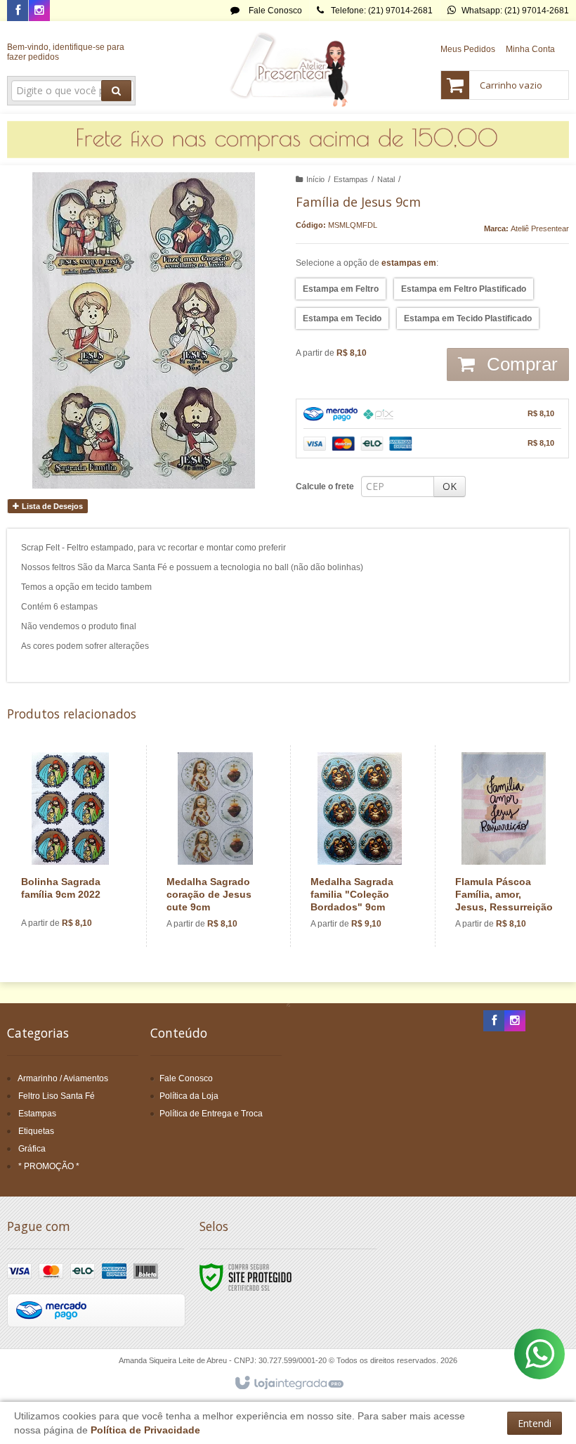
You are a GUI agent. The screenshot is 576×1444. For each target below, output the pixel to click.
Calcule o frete (325, 486)
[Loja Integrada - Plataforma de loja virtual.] (288, 1383)
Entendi (534, 1423)
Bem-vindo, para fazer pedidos (65, 52)
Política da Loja (188, 1096)
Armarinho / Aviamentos (63, 1078)
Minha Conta (530, 49)
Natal (386, 179)
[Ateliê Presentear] (288, 67)
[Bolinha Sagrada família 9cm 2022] (70, 845)
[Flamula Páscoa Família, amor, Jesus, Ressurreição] (504, 846)
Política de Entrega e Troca (211, 1114)
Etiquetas (36, 1131)
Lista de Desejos (51, 506)
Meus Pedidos (467, 49)
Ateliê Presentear (540, 228)
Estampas (351, 179)
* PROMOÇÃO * (48, 1166)
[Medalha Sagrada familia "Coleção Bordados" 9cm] (359, 846)
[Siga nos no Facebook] (17, 11)
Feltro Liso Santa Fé (56, 1096)
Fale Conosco (274, 10)
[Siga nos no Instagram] (39, 11)
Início (315, 179)
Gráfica (32, 1149)
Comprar (520, 364)
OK (450, 486)
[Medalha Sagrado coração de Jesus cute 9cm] (215, 846)
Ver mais (78, 888)
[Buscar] (116, 90)
